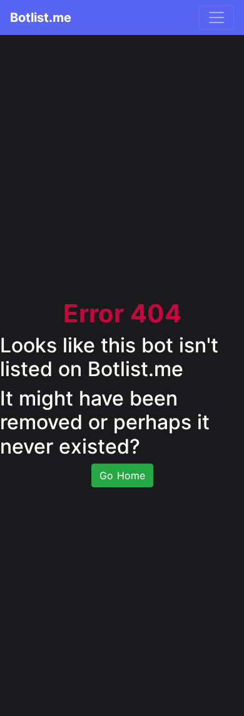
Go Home (122, 475)
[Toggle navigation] (216, 17)
